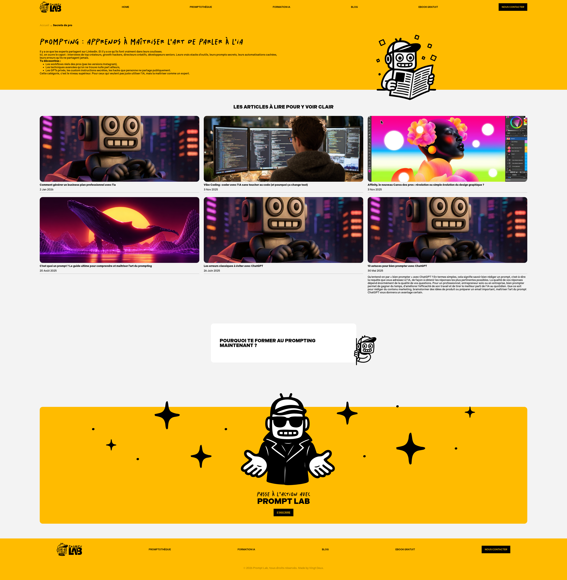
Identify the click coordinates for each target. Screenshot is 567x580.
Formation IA (246, 549)
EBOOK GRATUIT (405, 549)
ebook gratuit (428, 7)
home (125, 7)
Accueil (44, 25)
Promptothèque (201, 7)
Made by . (311, 568)
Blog (354, 7)
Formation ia (281, 7)
